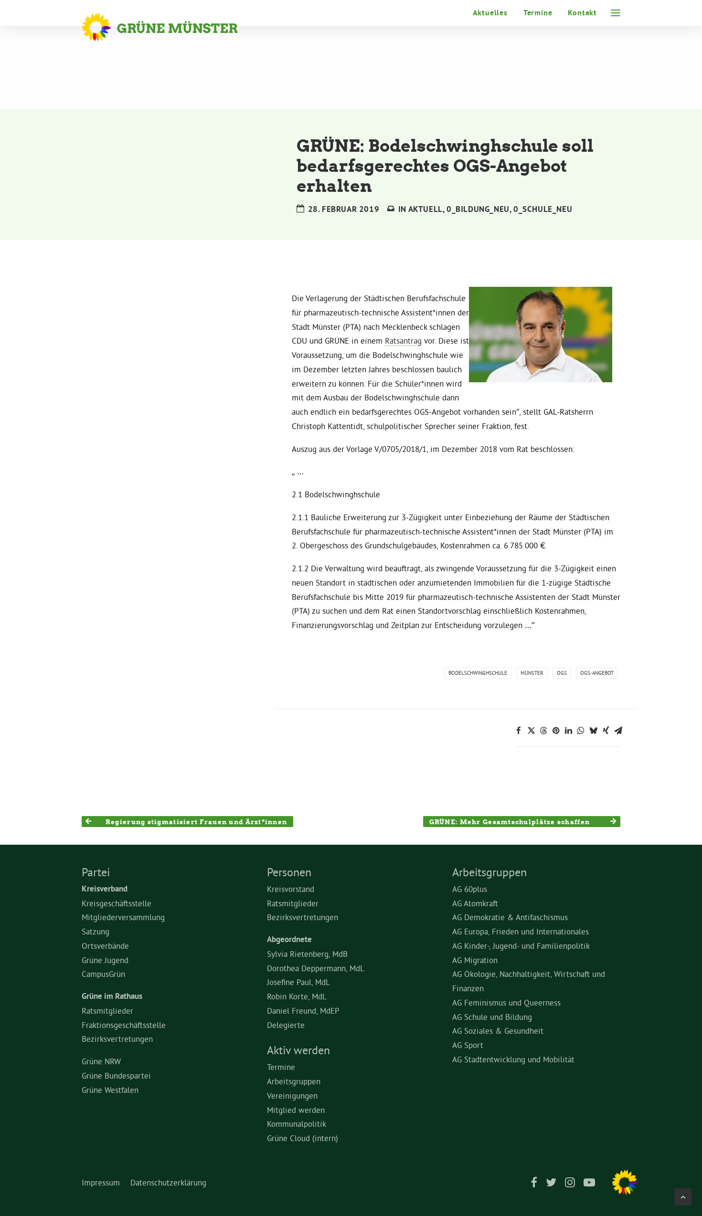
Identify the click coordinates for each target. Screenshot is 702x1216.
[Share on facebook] (518, 730)
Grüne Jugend (105, 960)
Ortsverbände (105, 946)
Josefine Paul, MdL (298, 982)
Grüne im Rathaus (112, 996)
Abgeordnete (289, 939)
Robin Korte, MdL (297, 996)
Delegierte (286, 1025)
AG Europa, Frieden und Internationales (520, 931)
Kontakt (582, 13)
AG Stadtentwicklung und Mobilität (513, 1059)
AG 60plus (469, 889)
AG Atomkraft (475, 903)
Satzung (95, 931)
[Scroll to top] (682, 1195)
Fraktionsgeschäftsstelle (124, 1025)
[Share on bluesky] (593, 730)
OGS (562, 673)
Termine (538, 13)
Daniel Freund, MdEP (303, 1011)
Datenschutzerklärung (168, 1182)
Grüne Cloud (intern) (302, 1138)
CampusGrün (103, 974)
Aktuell (425, 209)
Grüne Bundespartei (116, 1075)
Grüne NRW (101, 1061)
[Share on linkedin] (568, 730)
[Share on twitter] (531, 730)
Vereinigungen (292, 1095)
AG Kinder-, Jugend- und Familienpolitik (521, 946)
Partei (96, 872)
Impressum (101, 1182)
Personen (289, 872)
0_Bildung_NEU (478, 209)
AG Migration (475, 960)
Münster (532, 673)
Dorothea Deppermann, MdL (315, 968)
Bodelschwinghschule (477, 673)
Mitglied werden (296, 1110)
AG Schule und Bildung (492, 1017)
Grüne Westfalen (110, 1090)
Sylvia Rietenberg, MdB (307, 954)
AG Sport (467, 1045)
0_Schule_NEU (542, 209)
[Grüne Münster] (173, 27)
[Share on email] (618, 730)
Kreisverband (105, 888)
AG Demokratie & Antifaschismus (510, 917)
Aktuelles (490, 13)
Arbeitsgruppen (293, 1081)
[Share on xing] (605, 730)
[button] (616, 13)
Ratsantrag (403, 340)
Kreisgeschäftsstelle (116, 903)
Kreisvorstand (290, 889)
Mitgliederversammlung (123, 917)
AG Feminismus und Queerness (506, 1002)
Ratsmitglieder (107, 1011)
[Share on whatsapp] (580, 730)
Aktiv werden (298, 1050)
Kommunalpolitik (296, 1124)
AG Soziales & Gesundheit (497, 1031)
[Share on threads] (543, 730)
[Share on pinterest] (556, 730)
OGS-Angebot (597, 673)
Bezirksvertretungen (117, 1039)
